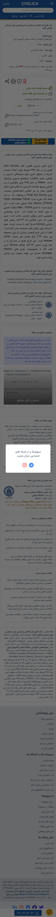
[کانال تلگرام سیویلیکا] (31, 465)
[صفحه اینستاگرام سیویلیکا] (24, 465)
